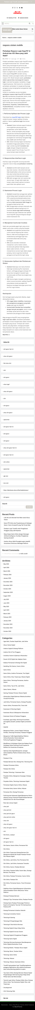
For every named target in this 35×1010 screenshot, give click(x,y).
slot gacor (6, 377)
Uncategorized (7, 987)
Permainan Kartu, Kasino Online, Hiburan (14, 788)
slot (4, 370)
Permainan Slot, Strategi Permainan (13, 792)
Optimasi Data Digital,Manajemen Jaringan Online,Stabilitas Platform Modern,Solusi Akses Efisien (16, 752)
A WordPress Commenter (10, 553)
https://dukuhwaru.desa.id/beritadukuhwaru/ (15, 490)
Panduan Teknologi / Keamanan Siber (14, 772)
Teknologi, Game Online (10, 955)
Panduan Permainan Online (11, 765)
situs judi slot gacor (9, 813)
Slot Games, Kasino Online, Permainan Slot (15, 845)
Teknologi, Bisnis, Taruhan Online (12, 951)
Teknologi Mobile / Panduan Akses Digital (15, 948)
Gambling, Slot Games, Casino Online (14, 666)
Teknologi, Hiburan (8, 958)
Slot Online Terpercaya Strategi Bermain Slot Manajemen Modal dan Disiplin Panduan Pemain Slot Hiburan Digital (17, 854)
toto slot (5, 483)
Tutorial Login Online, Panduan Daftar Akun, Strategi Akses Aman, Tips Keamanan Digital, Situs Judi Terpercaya (18, 982)
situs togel (6, 384)
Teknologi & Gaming (9, 917)
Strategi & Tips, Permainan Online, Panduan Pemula (17, 899)
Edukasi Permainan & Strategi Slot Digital (15, 662)
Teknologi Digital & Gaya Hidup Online (14, 928)
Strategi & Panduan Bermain (11, 896)
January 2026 (7, 578)
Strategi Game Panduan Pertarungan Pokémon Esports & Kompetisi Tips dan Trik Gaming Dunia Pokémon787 (17, 905)
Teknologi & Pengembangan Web (12, 921)
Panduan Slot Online (9, 769)
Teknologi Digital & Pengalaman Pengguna (15, 935)
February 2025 (7, 617)
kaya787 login (16, 117)
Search (4, 504)
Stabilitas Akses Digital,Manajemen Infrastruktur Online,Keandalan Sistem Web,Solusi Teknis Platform (17, 890)
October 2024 (7, 631)
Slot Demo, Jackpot (9, 835)
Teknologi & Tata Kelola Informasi (13, 924)
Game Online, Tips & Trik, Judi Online (13, 686)
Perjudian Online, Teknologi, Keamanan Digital (16, 781)
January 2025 (7, 620)
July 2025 (6, 599)
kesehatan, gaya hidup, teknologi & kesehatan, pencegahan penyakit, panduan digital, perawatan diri (17, 721)
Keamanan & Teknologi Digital (11, 709)
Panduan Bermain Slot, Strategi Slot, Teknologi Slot (17, 762)
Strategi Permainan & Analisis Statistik (14, 910)
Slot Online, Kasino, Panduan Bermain (14, 867)
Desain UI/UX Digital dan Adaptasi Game (14, 659)
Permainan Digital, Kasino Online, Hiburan (15, 785)
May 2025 (6, 606)
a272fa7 (6, 59)
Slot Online (6, 849)
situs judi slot (7, 810)
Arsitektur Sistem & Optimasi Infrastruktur (15, 655)
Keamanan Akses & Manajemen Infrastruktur (16, 712)
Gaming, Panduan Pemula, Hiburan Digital (15, 693)
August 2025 (7, 596)
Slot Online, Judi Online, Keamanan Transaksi (16, 863)
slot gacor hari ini (8, 349)
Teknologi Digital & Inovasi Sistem (13, 931)
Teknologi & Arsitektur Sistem (11, 914)
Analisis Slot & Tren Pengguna (11, 652)
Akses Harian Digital (9, 645)
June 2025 (6, 603)
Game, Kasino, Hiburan (9, 689)
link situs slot (7, 363)
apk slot (5, 476)
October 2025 (7, 589)
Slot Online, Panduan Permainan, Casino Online (16, 876)
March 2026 (6, 571)
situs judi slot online (9, 817)
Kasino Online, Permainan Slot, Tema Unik (15, 705)
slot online (6, 462)
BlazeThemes (18, 1006)
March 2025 (6, 613)
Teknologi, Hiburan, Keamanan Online (14, 962)
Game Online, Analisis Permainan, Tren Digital (16, 673)
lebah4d (5, 727)
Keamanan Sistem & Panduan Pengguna (14, 716)
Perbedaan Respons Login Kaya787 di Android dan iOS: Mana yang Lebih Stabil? (16, 53)
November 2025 (7, 585)
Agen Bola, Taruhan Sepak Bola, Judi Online (15, 641)
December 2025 (7, 581)
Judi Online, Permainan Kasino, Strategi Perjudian (17, 702)
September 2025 (8, 592)
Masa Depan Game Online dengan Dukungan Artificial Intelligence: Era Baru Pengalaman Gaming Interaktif (15, 2)
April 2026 (6, 567)
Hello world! (24, 553)
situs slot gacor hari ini (10, 448)
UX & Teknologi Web (9, 991)
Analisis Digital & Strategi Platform (13, 648)
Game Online (7, 670)
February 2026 (7, 574)
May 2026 (6, 564)
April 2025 (6, 610)
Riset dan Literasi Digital (10, 803)
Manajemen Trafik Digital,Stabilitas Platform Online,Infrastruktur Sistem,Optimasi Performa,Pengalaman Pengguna (15, 738)
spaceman (6, 419)
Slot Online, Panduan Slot (10, 879)
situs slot (6, 820)
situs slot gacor (7, 356)
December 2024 (7, 624)
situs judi (6, 806)
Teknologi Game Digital (10, 939)
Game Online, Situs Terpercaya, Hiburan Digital (16, 677)
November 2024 (7, 628)
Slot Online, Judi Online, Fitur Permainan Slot (16, 860)
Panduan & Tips (7, 758)
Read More (5, 334)
